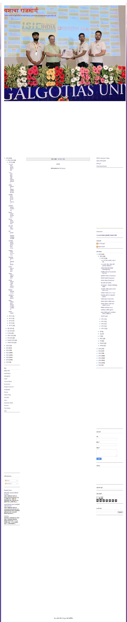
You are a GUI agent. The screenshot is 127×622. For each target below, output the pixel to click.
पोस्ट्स (8, 480)
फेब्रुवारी (102, 343)
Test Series (7, 408)
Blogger (64, 618)
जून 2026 (10, 331)
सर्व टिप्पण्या (9, 483)
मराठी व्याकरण (7, 373)
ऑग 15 (11, 318)
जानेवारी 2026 (11, 342)
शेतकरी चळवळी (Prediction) (11, 215)
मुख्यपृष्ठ (58, 164)
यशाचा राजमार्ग (21, 10)
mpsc (5, 400)
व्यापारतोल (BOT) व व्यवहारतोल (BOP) (11, 261)
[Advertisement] (63, 115)
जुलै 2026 (10, 328)
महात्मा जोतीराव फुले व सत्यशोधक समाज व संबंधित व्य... (11, 305)
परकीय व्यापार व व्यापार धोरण (11, 269)
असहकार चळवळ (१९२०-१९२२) (11, 253)
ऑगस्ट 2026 (11, 160)
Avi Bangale (101, 243)
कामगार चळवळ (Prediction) (11, 221)
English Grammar (9, 387)
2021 (7, 355)
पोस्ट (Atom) (62, 168)
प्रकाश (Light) (11, 312)
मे (100, 336)
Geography (7, 389)
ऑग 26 (11, 162)
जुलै (101, 331)
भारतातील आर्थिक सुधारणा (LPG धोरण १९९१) (11, 244)
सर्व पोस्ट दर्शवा (61, 159)
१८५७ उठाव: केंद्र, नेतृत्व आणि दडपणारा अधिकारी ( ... (11, 177)
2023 (7, 350)
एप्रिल (101, 338)
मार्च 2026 (10, 338)
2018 (7, 362)
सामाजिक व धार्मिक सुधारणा (11, 297)
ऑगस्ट (101, 256)
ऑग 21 (11, 316)
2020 (7, 357)
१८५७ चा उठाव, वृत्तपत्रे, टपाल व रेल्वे (11, 167)
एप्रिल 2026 (11, 335)
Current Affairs (8, 381)
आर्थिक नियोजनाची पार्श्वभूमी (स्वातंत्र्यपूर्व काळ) (11, 188)
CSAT (5, 379)
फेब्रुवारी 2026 (11, 340)
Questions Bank (8, 403)
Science (6, 405)
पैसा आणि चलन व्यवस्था (11, 227)
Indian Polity (7, 395)
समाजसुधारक (7, 376)
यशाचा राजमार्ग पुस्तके (101, 161)
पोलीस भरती (7, 370)
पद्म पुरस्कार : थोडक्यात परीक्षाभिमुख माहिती (11, 235)
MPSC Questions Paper (103, 158)
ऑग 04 (11, 320)
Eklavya (99, 163)
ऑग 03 (11, 323)
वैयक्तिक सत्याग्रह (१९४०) (11, 291)
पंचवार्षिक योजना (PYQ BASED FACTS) (11, 199)
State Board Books (102, 166)
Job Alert (6, 397)
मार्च (101, 341)
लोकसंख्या (6, 516)
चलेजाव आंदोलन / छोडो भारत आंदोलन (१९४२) (11, 284)
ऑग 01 (11, 325)
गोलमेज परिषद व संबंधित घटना (11, 276)
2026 (7, 158)
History (6, 392)
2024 (7, 348)
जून (101, 334)
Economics (7, 384)
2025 (7, 345)
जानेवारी (102, 345)
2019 (7, 359)
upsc (5, 410)
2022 (7, 352)
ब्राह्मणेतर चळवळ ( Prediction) (11, 208)
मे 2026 (10, 333)
